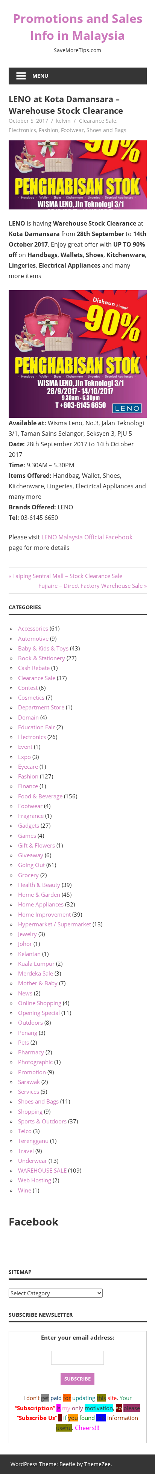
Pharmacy (31, 1052)
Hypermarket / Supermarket (54, 924)
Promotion (32, 1072)
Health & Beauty (39, 884)
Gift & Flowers (36, 845)
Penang (27, 1032)
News (25, 993)
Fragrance (31, 815)
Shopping (30, 1111)
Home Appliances (41, 904)
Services (28, 1091)
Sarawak (29, 1082)
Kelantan (29, 954)
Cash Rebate (34, 668)
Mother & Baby (38, 983)
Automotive (33, 638)
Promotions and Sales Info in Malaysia (78, 26)
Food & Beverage (40, 796)
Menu (40, 75)
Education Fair (36, 727)
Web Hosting (34, 1180)
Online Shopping (39, 1003)
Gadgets (28, 825)
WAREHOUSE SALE (42, 1170)
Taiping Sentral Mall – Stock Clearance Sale (67, 576)
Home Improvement (44, 914)
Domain (28, 717)
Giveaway (30, 855)
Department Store (41, 707)
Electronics (22, 130)
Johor (25, 943)
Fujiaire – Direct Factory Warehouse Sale (90, 585)
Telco (25, 1131)
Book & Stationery (41, 658)
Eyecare (28, 766)
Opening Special (39, 1012)
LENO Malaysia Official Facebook (86, 537)
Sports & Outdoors (42, 1121)
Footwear (72, 130)
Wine (24, 1190)
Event (25, 746)
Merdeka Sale (35, 973)
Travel (26, 1151)
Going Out (31, 865)
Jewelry (27, 934)
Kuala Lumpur (36, 963)
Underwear (32, 1160)
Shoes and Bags (106, 130)
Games (27, 835)
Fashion (48, 130)
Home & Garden (39, 894)
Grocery (28, 875)
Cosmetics (31, 697)
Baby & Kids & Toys (43, 648)
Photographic (35, 1062)
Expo (24, 756)
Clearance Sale (97, 120)
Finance (28, 786)
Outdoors (30, 1022)
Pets (23, 1042)
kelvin (63, 120)
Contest (28, 687)
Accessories (33, 628)
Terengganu (33, 1140)
